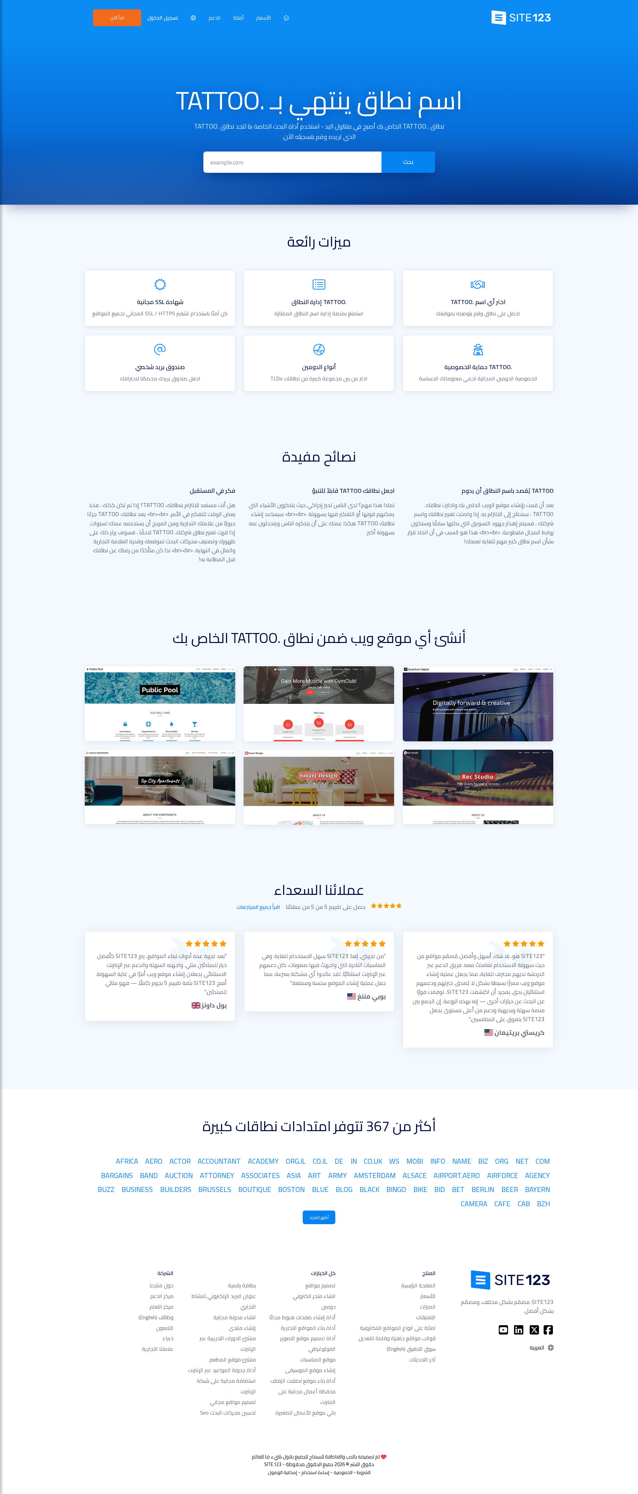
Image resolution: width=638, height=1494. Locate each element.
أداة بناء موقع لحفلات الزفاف (303, 1381)
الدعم (214, 18)
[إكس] (534, 1330)
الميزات (428, 1307)
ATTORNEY (217, 1175)
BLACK (369, 1189)
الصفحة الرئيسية (418, 1285)
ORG (501, 1161)
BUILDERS (175, 1189)
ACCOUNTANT (219, 1161)
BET (458, 1189)
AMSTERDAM (375, 1175)
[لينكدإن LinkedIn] (519, 1330)
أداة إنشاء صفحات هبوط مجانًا (302, 1317)
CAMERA (474, 1203)
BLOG (344, 1189)
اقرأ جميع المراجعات (258, 907)
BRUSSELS (214, 1189)
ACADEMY (263, 1161)
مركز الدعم (161, 1296)
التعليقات (426, 1317)
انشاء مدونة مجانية (234, 1317)
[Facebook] (548, 1330)
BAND (149, 1175)
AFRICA (127, 1161)
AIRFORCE (502, 1175)
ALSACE (415, 1175)
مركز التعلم (161, 1307)
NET (522, 1161)
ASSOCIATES (260, 1175)
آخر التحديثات (422, 1359)
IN (354, 1161)
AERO (153, 1161)
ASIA (294, 1175)
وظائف (156, 1317)
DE (339, 1161)
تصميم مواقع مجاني (233, 1402)
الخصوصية (343, 1472)
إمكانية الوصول (282, 1472)
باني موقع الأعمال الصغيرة (305, 1413)
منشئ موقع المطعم (232, 1359)
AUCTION (179, 1175)
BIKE (420, 1189)
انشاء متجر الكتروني (314, 1296)
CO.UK (373, 1161)
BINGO (396, 1189)
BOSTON (291, 1189)
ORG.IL (296, 1161)
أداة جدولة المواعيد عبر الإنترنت (222, 1370)
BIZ (483, 1161)
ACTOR (180, 1161)
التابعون (164, 1328)
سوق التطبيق (411, 1349)
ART (314, 1175)
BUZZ (106, 1189)
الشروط (364, 1472)
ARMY (337, 1175)
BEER (509, 1189)
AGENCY (537, 1175)
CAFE (502, 1203)
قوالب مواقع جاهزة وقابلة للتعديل (397, 1338)
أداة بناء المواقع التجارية (308, 1328)
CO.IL (320, 1161)
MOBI (414, 1161)
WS (394, 1161)
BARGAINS (117, 1175)
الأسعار (263, 18)
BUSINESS (137, 1189)
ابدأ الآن (117, 17)
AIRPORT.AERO (457, 1175)
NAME (461, 1161)
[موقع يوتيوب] (503, 1330)
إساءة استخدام (315, 1472)
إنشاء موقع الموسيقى (310, 1370)
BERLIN (483, 1189)
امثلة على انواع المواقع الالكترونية (398, 1328)
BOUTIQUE (254, 1189)
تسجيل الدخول (163, 18)
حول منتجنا (161, 1285)
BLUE (320, 1189)
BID (439, 1189)
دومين (328, 1307)
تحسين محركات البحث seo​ (228, 1413)
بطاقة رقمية (242, 1285)
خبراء (167, 1338)
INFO (437, 1161)
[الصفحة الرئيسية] (286, 17)
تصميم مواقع (320, 1285)
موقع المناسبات (318, 1359)
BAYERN (537, 1189)
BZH (543, 1203)
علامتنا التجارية (157, 1349)
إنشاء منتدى (242, 1328)
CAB (524, 1203)
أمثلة (238, 18)
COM (543, 1161)
